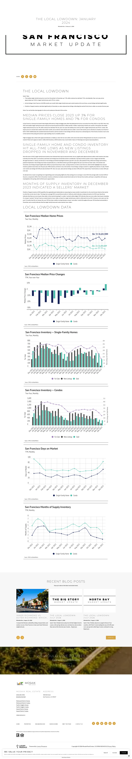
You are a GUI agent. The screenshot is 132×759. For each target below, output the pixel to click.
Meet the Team (66, 724)
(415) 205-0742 (20, 695)
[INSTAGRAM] (97, 723)
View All (111, 637)
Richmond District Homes (23, 701)
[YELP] (114, 723)
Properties (27, 724)
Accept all (124, 752)
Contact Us (79, 724)
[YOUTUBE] (101, 723)
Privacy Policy (111, 746)
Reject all (106, 752)
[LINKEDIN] (105, 723)
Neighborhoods (40, 724)
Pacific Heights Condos (22, 707)
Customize (114, 752)
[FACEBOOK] (93, 723)
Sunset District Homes (22, 709)
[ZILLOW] (110, 723)
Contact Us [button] (66, 665)
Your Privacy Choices (66, 757)
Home (18, 724)
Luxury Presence (42, 746)
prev (18, 637)
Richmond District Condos (23, 703)
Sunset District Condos (22, 711)
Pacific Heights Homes (22, 705)
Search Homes (54, 724)
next (22, 637)
